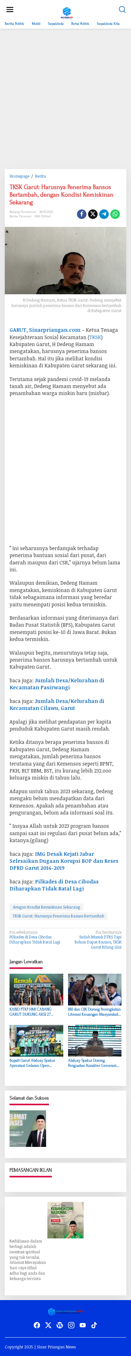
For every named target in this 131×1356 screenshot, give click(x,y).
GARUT (18, 329)
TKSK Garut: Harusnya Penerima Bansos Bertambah (58, 915)
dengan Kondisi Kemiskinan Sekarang (46, 907)
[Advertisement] (65, 98)
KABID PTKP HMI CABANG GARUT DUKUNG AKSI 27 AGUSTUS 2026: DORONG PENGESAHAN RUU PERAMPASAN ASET (31, 1012)
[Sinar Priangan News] (67, 12)
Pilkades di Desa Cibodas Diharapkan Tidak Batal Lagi (35, 937)
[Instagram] (71, 1325)
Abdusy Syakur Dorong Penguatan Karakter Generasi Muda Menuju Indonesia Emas (93, 1063)
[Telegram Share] (104, 214)
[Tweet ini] (93, 214)
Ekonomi (25, 216)
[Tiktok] (94, 1325)
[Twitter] (48, 1325)
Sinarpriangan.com (54, 329)
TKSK (95, 337)
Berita (14, 216)
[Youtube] (83, 1325)
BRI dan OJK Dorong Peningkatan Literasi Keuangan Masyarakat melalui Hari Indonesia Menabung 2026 (94, 1012)
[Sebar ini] (81, 214)
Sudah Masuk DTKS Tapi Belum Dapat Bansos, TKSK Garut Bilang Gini (98, 940)
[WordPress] (60, 1325)
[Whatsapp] (115, 214)
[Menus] (10, 9)
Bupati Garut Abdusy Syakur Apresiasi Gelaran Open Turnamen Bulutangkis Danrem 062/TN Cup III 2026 (36, 1063)
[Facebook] (37, 1325)
